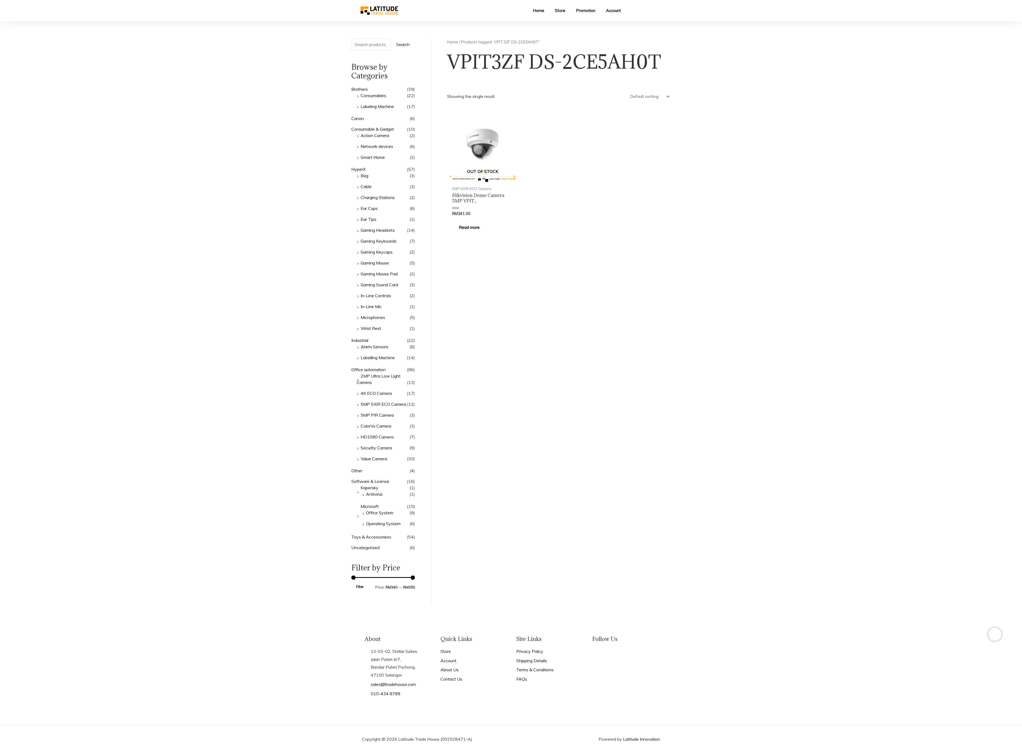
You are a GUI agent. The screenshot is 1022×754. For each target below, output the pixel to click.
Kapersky (369, 487)
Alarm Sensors (374, 346)
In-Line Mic (371, 306)
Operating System (383, 523)
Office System (379, 512)
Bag (364, 175)
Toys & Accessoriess (371, 537)
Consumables (373, 95)
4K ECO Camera (376, 393)
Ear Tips (368, 219)
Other (356, 470)
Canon (357, 118)
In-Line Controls (376, 295)
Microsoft (370, 506)
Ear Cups (369, 208)
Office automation (368, 369)
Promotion (585, 10)
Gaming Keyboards (379, 241)
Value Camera (374, 458)
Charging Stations (378, 197)
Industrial (359, 340)
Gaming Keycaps (377, 252)
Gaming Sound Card (379, 284)
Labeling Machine (377, 106)
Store (560, 10)
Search (403, 44)
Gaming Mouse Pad (379, 273)
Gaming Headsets (378, 230)
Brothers (359, 89)
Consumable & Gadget (372, 129)
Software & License (370, 481)
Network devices (377, 146)
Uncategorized (365, 547)
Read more (469, 227)
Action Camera (375, 135)
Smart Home (373, 157)
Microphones (373, 317)
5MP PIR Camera (377, 415)
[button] (630, 10)
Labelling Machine (378, 357)
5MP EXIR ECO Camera (383, 404)
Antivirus (374, 494)
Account (613, 10)
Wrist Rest (371, 328)
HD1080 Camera (377, 437)
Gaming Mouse (375, 263)
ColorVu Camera (376, 426)
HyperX (358, 169)
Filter (360, 587)
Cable (366, 186)
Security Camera (376, 447)
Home (538, 10)
